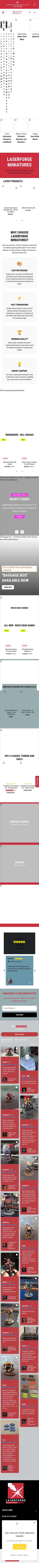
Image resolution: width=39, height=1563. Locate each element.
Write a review (19, 1034)
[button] (3, 12)
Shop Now (19, 518)
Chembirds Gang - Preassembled (11, 650)
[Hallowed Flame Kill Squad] (9, 449)
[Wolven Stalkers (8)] (28, 195)
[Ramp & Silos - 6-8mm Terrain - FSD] (28, 699)
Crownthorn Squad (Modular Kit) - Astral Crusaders (11, 210)
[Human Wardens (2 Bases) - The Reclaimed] (11, 699)
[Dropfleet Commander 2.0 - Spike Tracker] (28, 772)
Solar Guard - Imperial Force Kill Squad (29, 463)
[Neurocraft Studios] (8, 25)
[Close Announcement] (34, 4)
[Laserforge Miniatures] (19, 12)
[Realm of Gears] (21, 125)
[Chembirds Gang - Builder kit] (28, 638)
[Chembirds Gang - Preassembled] (11, 638)
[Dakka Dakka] (11, 25)
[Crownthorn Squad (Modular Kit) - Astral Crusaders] (10, 195)
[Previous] (16, 220)
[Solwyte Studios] (4, 25)
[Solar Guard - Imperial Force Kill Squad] (29, 449)
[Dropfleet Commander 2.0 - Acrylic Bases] (11, 772)
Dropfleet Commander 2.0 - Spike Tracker (28, 787)
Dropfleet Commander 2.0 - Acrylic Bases (11, 787)
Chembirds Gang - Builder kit (28, 650)
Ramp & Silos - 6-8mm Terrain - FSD (27, 711)
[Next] (22, 220)
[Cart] (34, 12)
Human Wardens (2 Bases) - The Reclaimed (11, 712)
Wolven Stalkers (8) (28, 208)
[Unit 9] (7, 125)
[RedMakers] (6, 25)
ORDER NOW (8, 587)
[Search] (29, 12)
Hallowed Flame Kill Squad (9, 463)
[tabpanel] (19, 565)
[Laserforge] (1, 25)
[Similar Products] (16, 187)
